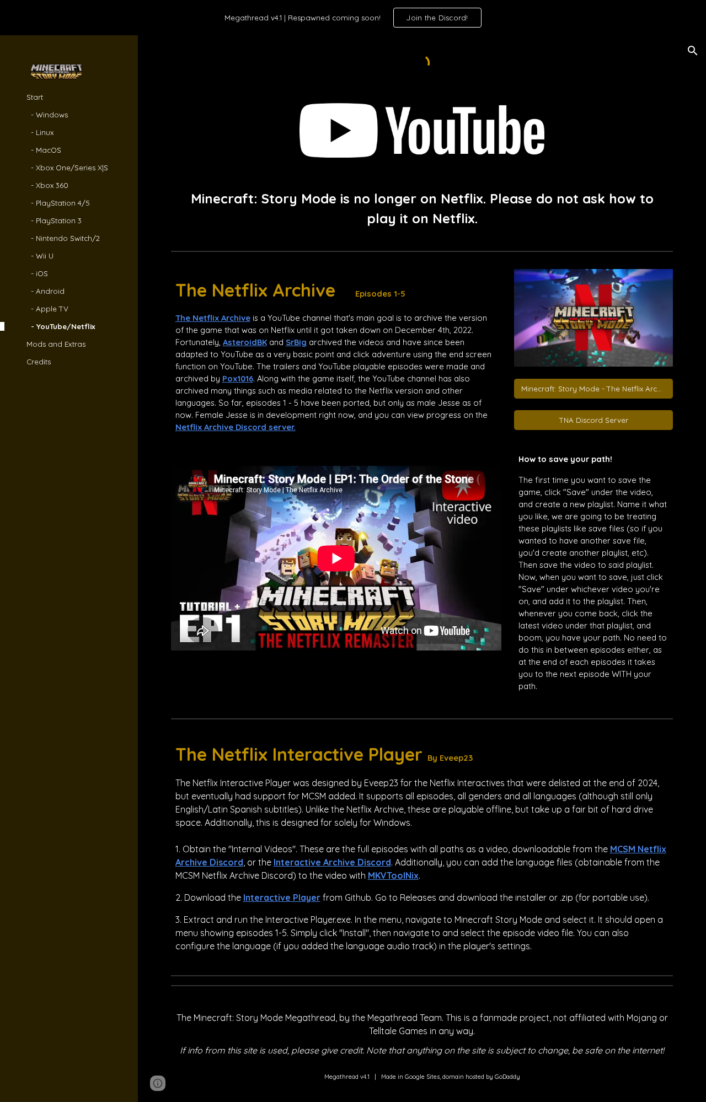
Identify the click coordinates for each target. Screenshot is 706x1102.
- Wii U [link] (40, 255)
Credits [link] (38, 361)
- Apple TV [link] (47, 308)
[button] (693, 50)
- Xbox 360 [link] (47, 185)
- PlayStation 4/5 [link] (58, 202)
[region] (353, 17)
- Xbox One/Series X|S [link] (67, 167)
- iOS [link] (37, 273)
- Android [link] (45, 291)
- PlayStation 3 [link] (54, 220)
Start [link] (34, 97)
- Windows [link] (47, 114)
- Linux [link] (40, 132)
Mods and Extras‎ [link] (55, 344)
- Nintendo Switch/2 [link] (63, 238)
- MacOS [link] (43, 150)
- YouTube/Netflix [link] (60, 326)
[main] (422, 208)
